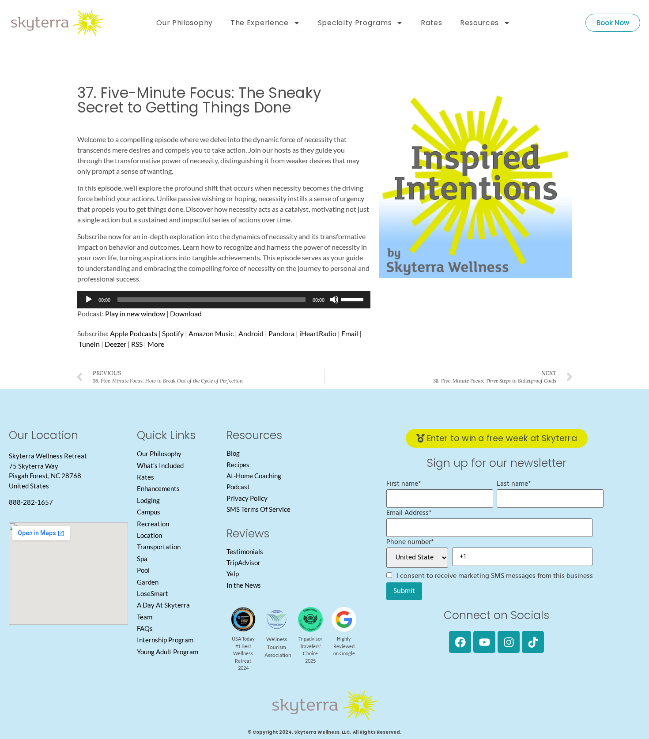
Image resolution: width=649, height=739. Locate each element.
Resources (479, 23)
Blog (233, 453)
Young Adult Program (167, 652)
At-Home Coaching (253, 476)
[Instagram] (509, 642)
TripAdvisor (243, 562)
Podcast (238, 487)
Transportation (159, 547)
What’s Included (160, 465)
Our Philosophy (184, 23)
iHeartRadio (317, 333)
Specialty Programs (355, 23)
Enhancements (158, 488)
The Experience (259, 23)
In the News (243, 585)
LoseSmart (152, 593)
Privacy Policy (247, 498)
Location (149, 535)
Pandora (281, 333)
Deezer (115, 344)
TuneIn (89, 344)
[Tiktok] (533, 642)
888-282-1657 (31, 502)
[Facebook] (460, 642)
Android (251, 333)
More (155, 344)
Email (349, 333)
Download (186, 313)
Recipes (237, 465)
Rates (431, 23)
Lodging (148, 500)
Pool (143, 570)
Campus (148, 512)
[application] (223, 299)
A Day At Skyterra (163, 605)
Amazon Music (211, 333)
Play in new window (135, 313)
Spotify (173, 333)
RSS (137, 344)
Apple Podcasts (133, 333)
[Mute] (334, 299)
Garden (147, 582)
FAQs (145, 628)
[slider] (353, 299)
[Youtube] (484, 642)
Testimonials (244, 551)
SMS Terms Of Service (258, 509)
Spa (142, 559)
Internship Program (165, 640)
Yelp (232, 574)
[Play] (88, 299)
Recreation (153, 524)
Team (144, 617)
